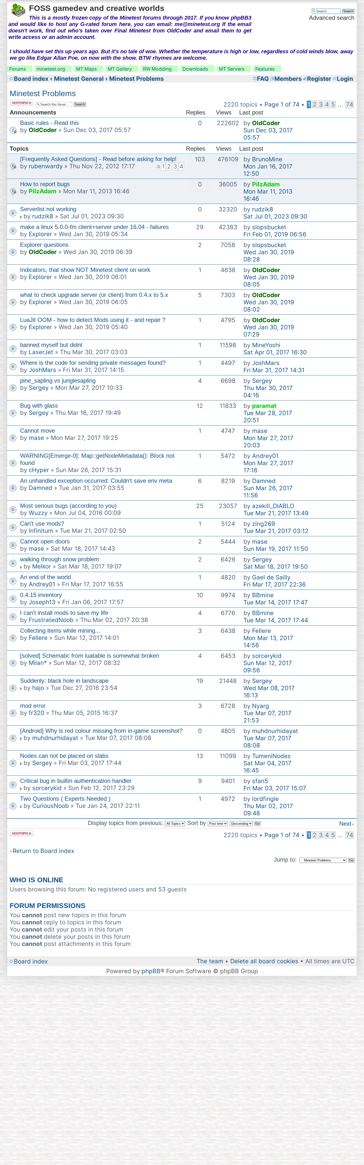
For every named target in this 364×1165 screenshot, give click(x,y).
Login (345, 78)
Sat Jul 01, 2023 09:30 (275, 216)
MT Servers (231, 69)
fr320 (36, 712)
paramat (264, 405)
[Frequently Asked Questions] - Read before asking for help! (98, 159)
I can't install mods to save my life (64, 612)
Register (319, 78)
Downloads (195, 69)
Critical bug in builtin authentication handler (75, 780)
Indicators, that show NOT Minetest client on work (85, 269)
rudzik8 (42, 216)
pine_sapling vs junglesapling (58, 380)
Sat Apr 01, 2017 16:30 (275, 352)
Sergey (39, 387)
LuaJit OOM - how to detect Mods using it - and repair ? (92, 319)
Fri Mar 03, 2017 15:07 (274, 788)
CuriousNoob (50, 805)
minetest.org (51, 69)
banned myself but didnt (51, 344)
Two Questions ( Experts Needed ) (65, 798)
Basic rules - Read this (49, 122)
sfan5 (260, 781)
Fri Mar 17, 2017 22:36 (274, 584)
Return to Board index (43, 850)
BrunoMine (267, 159)
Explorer (40, 234)
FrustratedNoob (51, 620)
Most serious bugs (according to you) (68, 505)
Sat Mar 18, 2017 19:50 (275, 566)
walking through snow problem (59, 559)
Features (265, 69)
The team (210, 961)
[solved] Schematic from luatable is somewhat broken (89, 655)
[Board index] (18, 9)
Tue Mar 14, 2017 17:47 (275, 602)
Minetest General (79, 78)
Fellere (38, 637)
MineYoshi (266, 345)
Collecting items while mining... (60, 630)
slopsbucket (269, 227)
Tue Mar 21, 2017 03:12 (276, 531)
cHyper (39, 470)
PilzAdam (42, 191)
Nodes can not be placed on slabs (64, 755)
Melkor (41, 566)
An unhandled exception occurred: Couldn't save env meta (96, 480)
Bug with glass (39, 405)
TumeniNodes (271, 756)
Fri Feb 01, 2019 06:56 (274, 234)
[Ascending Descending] (245, 823)
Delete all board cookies (264, 961)
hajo (38, 687)
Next (345, 823)
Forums (17, 69)
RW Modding (157, 69)
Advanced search (331, 17)
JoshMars (42, 369)
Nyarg (260, 706)
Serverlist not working (48, 209)
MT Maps (86, 69)
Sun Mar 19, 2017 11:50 (275, 548)
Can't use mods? (42, 523)
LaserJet (41, 352)
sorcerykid (267, 655)
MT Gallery (120, 69)
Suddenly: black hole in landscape (64, 680)
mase (36, 437)
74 (349, 104)
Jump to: (285, 859)
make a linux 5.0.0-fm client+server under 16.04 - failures (94, 227)
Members (288, 78)
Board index (31, 78)
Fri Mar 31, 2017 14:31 (274, 370)
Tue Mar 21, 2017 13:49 (276, 513)
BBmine (263, 595)
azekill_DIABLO (273, 506)
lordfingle (265, 798)
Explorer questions (44, 244)
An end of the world (45, 577)
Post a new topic (18, 103)
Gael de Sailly (271, 577)
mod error (33, 705)
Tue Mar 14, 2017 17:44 (275, 620)
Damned (40, 487)
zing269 (263, 523)
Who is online (36, 880)
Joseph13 (42, 602)
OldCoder (43, 130)
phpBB (151, 971)
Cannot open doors (45, 541)
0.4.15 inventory (41, 595)
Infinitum (41, 530)
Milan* (38, 662)
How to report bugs (45, 184)
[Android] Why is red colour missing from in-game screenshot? (101, 730)
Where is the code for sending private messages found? (93, 362)
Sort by (197, 823)
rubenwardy (46, 166)
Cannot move (37, 430)
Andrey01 (265, 455)
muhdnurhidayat (55, 737)
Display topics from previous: (126, 823)
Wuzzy (38, 512)
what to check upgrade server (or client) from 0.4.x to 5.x (94, 294)
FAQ (263, 78)
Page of (281, 104)
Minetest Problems (136, 78)
